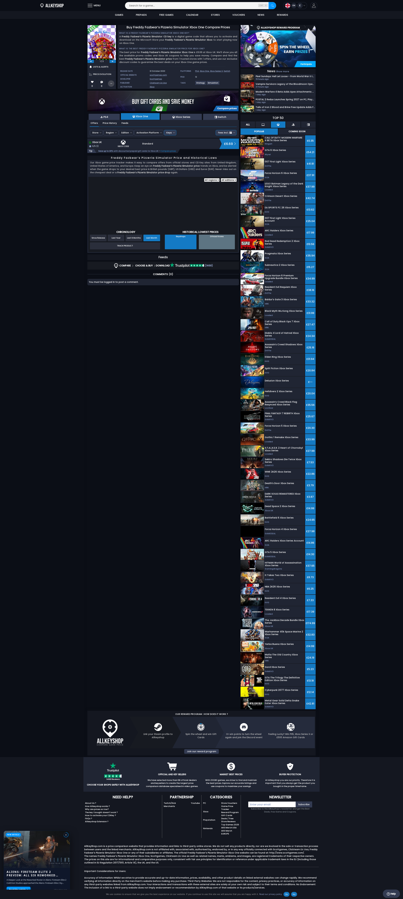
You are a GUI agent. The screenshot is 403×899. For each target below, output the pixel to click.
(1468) (208, 265)
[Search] (272, 5)
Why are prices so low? (97, 809)
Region (110, 132)
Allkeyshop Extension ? (96, 821)
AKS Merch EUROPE (226, 832)
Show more (282, 71)
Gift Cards (226, 815)
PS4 (197, 71)
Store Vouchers (229, 803)
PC (204, 803)
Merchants (169, 806)
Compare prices (168, 151)
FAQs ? (88, 818)
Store (95, 132)
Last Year (116, 238)
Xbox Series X (216, 71)
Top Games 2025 (230, 824)
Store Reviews (228, 821)
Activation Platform (147, 132)
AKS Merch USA (229, 827)
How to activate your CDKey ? (100, 815)
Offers (94, 123)
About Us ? (90, 803)
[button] (313, 5)
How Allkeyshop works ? (97, 806)
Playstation (209, 819)
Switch (227, 71)
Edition (125, 132)
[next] (113, 61)
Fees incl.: (223, 132)
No (294, 894)
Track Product (125, 245)
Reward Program (230, 812)
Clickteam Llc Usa (158, 83)
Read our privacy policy (270, 894)
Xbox (152, 86)
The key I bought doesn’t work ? (101, 812)
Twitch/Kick (170, 803)
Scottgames (156, 79)
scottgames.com (158, 75)
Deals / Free (227, 818)
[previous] (91, 61)
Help (393, 893)
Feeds (125, 123)
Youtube (195, 803)
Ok (286, 894)
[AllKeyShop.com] (52, 5)
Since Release (98, 238)
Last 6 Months (134, 238)
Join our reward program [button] (201, 751)
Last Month (151, 238)
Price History (110, 123)
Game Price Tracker (227, 808)
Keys (169, 132)
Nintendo (208, 828)
